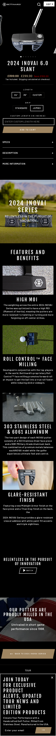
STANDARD (21, 108)
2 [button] (23, 57)
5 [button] (31, 57)
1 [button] (21, 57)
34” (16, 95)
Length (28, 90)
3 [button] (26, 57)
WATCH (29, 570)
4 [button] (28, 57)
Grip (28, 103)
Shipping (23, 79)
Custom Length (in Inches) (27, 116)
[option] (28, 31)
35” (25, 95)
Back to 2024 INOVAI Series (30, 654)
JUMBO (37, 108)
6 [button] (33, 57)
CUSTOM (37, 95)
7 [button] (35, 57)
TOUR (28, 670)
